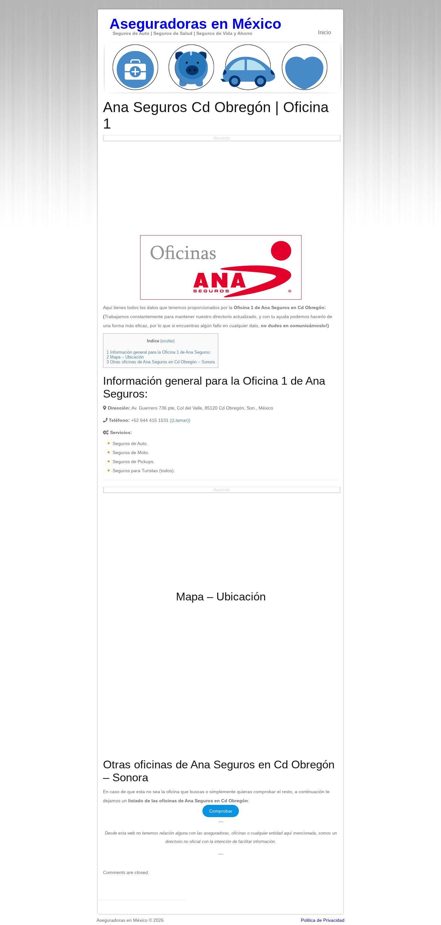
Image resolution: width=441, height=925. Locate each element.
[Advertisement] (221, 186)
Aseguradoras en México (195, 20)
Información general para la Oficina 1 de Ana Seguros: (159, 352)
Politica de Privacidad (322, 920)
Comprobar (220, 811)
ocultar (167, 341)
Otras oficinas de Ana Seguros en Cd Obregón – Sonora (161, 361)
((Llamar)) (180, 420)
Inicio (324, 32)
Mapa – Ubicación (125, 357)
